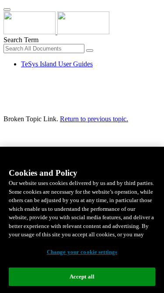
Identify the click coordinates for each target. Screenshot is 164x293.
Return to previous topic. (94, 119)
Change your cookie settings (82, 252)
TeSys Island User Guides (57, 64)
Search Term (20, 39)
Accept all (82, 276)
